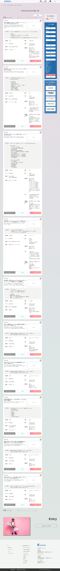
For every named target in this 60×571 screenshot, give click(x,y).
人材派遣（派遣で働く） (26, 549)
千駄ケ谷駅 (15, 46)
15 (32, 17)
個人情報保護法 (13, 569)
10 (29, 17)
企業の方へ (24, 558)
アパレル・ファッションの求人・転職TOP (8, 5)
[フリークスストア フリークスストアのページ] (50, 104)
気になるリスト (50, 2)
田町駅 (13, 426)
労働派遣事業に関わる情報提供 (21, 569)
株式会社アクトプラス (41, 561)
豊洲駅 (16, 98)
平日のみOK (20, 5)
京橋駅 (16, 177)
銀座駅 (16, 306)
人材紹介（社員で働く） (26, 551)
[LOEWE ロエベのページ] (50, 88)
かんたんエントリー (11, 553)
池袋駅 (13, 343)
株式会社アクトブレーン (42, 548)
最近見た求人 (45, 2)
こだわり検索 (41, 2)
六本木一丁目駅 (17, 241)
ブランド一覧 (10, 549)
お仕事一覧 (16, 5)
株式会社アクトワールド (41, 562)
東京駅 (13, 176)
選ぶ (50, 28)
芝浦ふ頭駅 (14, 425)
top (7, 545)
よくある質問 (25, 560)
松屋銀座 (10, 309)
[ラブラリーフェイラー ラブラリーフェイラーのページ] (51, 98)
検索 (50, 74)
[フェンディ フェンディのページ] (50, 93)
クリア (51, 76)
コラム (9, 551)
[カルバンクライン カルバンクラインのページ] (51, 109)
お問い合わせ (25, 562)
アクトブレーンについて (26, 547)
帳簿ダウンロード (26, 555)
